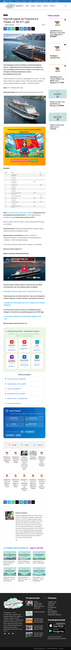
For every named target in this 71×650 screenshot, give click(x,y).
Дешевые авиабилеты (39, 611)
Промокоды (51, 603)
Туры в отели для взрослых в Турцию (57, 127)
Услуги (45, 6)
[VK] (25, 28)
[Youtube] (12, 633)
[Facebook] (5, 28)
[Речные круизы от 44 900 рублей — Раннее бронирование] (39, 571)
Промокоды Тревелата (54, 614)
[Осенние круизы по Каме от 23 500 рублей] (39, 555)
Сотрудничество (38, 1)
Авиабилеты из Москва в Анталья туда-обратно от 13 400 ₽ (57, 34)
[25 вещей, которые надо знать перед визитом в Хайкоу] (29, 627)
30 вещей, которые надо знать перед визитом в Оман (38, 634)
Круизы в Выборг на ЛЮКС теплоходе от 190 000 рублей (24, 579)
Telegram (24, 1)
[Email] (17, 28)
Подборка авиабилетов (55, 57)
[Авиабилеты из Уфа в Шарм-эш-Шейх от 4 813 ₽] (15, 475)
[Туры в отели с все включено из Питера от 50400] (58, 94)
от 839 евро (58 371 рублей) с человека (20, 212)
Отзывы (51, 1)
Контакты (61, 648)
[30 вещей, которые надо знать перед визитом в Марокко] (29, 620)
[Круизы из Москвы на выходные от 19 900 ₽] (24, 555)
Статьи (52, 6)
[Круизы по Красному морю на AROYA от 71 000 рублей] (9, 555)
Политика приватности (39, 648)
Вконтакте (17, 1)
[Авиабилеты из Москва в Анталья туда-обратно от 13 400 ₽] (58, 22)
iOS (22, 431)
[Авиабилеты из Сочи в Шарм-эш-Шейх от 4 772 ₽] (7, 475)
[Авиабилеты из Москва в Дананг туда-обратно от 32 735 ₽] (41, 453)
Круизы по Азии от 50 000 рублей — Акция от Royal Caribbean (9, 579)
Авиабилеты (19, 6)
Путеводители (52, 607)
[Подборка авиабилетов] (58, 47)
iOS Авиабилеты (30, 431)
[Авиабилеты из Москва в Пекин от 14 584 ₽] (15, 453)
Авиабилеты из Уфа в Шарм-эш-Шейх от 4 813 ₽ (15, 483)
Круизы (5, 15)
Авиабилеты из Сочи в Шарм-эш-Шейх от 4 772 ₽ (7, 483)
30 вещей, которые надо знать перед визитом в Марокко (38, 620)
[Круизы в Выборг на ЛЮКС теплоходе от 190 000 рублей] (24, 571)
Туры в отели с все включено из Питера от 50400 (57, 104)
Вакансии (45, 1)
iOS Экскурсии (10, 435)
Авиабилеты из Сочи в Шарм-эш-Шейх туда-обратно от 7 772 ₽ (57, 80)
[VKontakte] (8, 633)
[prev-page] (4, 584)
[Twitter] (9, 28)
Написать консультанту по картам (21, 160)
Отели (33, 6)
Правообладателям (52, 648)
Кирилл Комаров (9, 24)
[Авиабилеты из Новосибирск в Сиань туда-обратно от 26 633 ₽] (24, 475)
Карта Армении (52, 611)
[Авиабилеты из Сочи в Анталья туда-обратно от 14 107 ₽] (41, 475)
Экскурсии (51, 605)
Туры (27, 6)
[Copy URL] (33, 28)
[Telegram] (21, 28)
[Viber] (29, 28)
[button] (65, 6)
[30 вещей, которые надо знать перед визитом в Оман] (29, 634)
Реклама (30, 1)
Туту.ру (50, 609)
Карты (39, 6)
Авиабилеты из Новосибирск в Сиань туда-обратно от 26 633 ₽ (24, 485)
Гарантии (57, 1)
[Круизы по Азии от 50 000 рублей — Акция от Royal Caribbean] (9, 571)
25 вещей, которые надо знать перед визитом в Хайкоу (38, 627)
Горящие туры (52, 602)
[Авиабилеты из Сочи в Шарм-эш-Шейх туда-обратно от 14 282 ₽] (33, 475)
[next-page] (7, 584)
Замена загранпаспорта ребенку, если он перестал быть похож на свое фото (39, 605)
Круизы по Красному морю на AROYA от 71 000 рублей (9, 563)
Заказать (35, 160)
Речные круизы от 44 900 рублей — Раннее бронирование (38, 579)
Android (18, 435)
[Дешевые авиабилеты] (33, 453)
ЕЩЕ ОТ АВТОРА (36, 548)
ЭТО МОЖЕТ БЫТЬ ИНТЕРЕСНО (15, 548)
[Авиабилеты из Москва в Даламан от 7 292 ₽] (7, 453)
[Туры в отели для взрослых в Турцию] (58, 117)
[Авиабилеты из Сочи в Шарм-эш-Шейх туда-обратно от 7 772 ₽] (58, 69)
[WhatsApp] (13, 28)
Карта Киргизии (52, 613)
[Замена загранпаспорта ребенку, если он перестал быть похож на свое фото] (24, 453)
